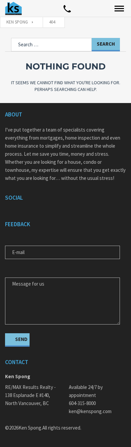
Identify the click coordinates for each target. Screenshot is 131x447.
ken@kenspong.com (90, 411)
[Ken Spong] (13, 8)
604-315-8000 (82, 403)
